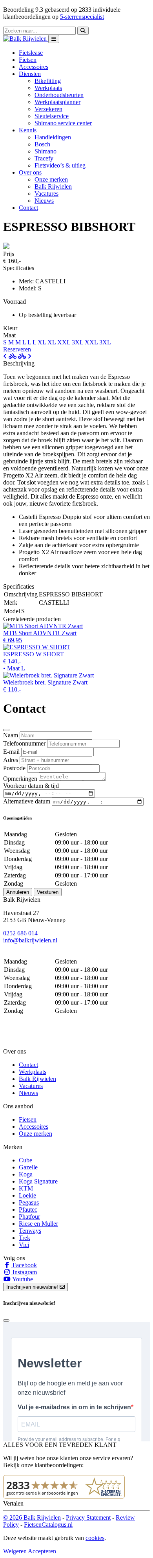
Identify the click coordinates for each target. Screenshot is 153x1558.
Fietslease (31, 52)
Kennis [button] (27, 130)
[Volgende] (24, 356)
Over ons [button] (30, 172)
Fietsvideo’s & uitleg (60, 165)
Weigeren (15, 1551)
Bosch (42, 144)
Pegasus (29, 1202)
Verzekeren (48, 109)
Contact (28, 207)
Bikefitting (48, 80)
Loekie (27, 1195)
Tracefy (44, 158)
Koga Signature (38, 1181)
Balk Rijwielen (53, 186)
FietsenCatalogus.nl (48, 1524)
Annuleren (17, 892)
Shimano (45, 151)
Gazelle (28, 1167)
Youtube (22, 1279)
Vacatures (46, 193)
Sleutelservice (52, 116)
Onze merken (51, 179)
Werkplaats (48, 88)
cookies (95, 1538)
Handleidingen (53, 137)
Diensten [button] (30, 73)
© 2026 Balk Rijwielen (32, 1517)
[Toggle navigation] (53, 39)
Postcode (14, 768)
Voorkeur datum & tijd (31, 785)
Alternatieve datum (26, 801)
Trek (24, 1237)
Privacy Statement (88, 1517)
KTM (26, 1188)
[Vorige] (10, 356)
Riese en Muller (38, 1223)
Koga (26, 1174)
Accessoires (33, 66)
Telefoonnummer (24, 743)
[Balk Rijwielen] (25, 38)
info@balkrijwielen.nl (30, 940)
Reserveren (17, 349)
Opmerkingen (20, 778)
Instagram (24, 1272)
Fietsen (27, 59)
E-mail (11, 751)
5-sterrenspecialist (82, 16)
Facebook (24, 1265)
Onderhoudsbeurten (59, 95)
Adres (10, 759)
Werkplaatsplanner (57, 102)
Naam (10, 735)
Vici (24, 1244)
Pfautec (28, 1209)
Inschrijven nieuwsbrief (33, 1287)
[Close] (6, 730)
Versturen (47, 892)
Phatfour (29, 1216)
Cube (25, 1160)
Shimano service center (63, 123)
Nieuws (44, 200)
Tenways (30, 1230)
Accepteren (42, 1551)
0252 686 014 (20, 933)
